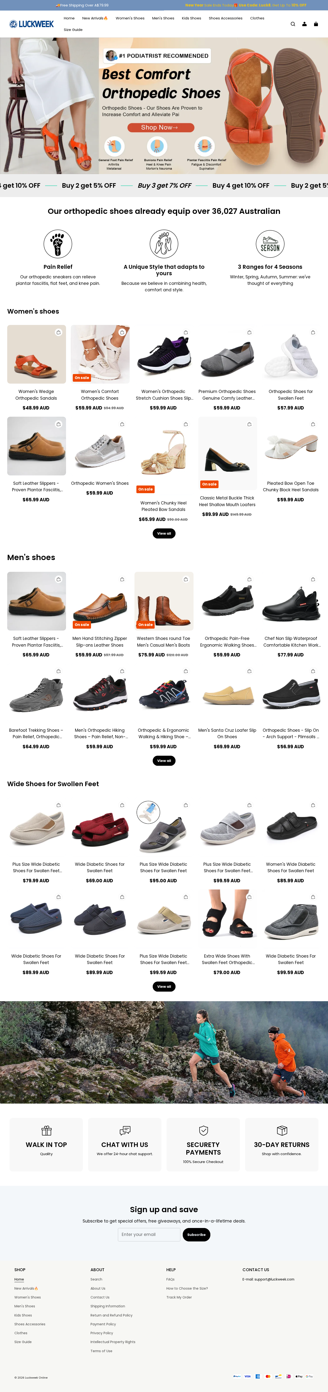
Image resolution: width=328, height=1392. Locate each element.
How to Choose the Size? (187, 1288)
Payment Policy (103, 1324)
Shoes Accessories (226, 18)
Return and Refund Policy (112, 1315)
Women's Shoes (130, 18)
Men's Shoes (163, 18)
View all (164, 533)
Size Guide (73, 29)
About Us (98, 1288)
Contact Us (100, 1297)
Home (69, 18)
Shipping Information (108, 1306)
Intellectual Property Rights (113, 1341)
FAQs (170, 1279)
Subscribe (196, 1234)
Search (96, 1279)
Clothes (257, 18)
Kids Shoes (191, 18)
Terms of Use (101, 1351)
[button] (293, 24)
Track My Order (179, 1297)
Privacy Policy (102, 1333)
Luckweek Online (36, 1378)
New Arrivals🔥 (95, 18)
